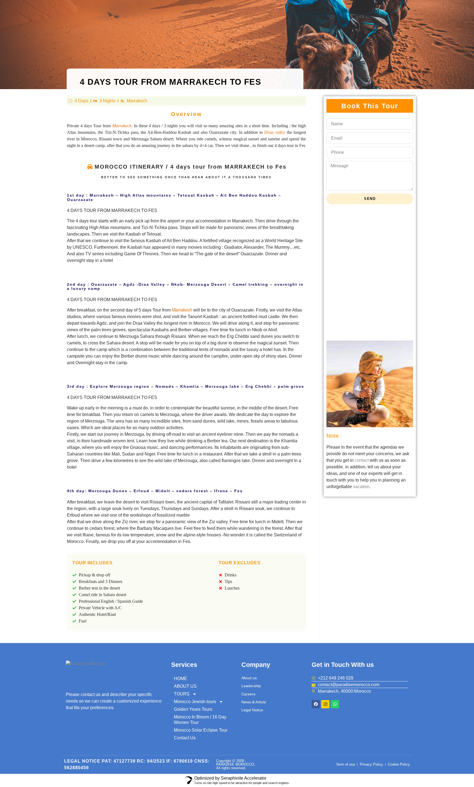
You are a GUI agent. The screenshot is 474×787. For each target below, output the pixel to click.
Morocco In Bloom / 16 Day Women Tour (200, 720)
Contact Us (185, 737)
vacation (361, 486)
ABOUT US (185, 686)
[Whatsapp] (335, 704)
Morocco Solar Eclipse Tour (200, 730)
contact (362, 460)
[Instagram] (325, 704)
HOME (180, 678)
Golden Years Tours (193, 709)
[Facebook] (316, 704)
